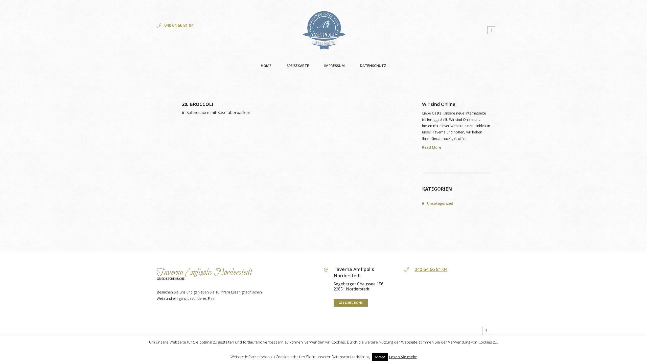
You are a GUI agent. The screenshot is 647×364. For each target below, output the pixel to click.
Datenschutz (373, 65)
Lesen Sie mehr (403, 356)
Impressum (334, 65)
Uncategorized (440, 203)
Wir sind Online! (439, 104)
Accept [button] (380, 357)
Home (266, 65)
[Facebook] (491, 30)
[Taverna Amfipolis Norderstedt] (323, 30)
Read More (431, 147)
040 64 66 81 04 (178, 25)
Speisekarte (298, 65)
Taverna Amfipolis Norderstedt (204, 272)
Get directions (351, 303)
